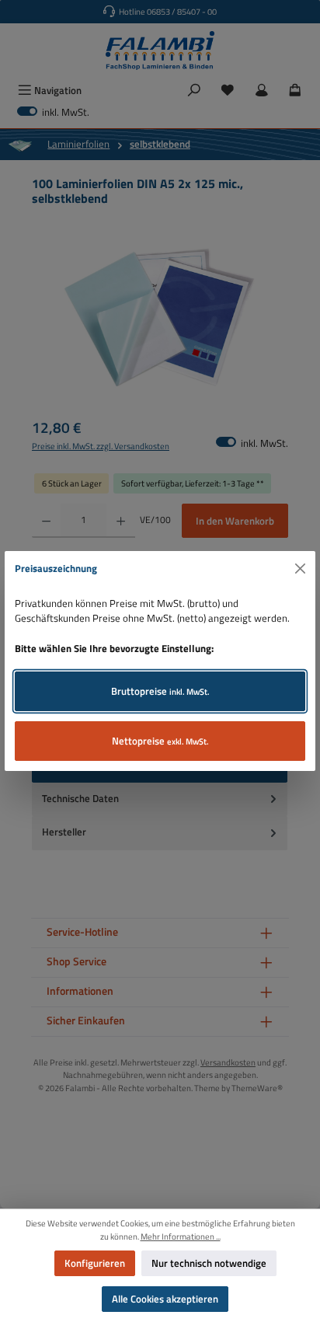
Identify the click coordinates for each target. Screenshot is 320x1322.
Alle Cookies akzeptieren (165, 1298)
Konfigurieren (94, 1263)
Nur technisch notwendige (208, 1263)
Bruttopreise (160, 691)
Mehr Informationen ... (181, 1236)
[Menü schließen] (300, 569)
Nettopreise (160, 740)
